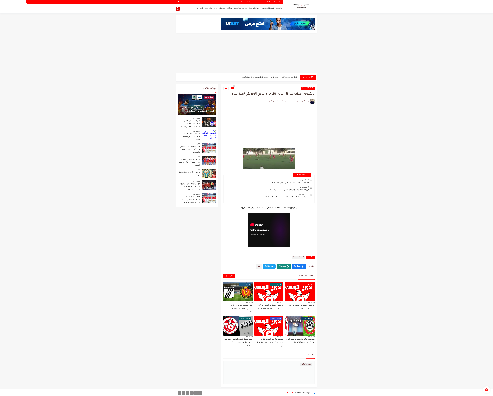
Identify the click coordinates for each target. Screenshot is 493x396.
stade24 (290, 393)
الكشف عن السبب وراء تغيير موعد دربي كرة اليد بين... (191, 136)
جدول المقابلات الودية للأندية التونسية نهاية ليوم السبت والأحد (286, 197)
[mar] (200, 393)
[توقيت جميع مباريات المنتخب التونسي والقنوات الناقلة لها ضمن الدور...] (209, 198)
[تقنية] (196, 393)
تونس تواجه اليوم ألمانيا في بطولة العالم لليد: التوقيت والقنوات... (190, 149)
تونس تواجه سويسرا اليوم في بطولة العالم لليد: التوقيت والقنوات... (190, 187)
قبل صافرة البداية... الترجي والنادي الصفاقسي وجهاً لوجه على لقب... (238, 308)
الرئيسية (279, 8)
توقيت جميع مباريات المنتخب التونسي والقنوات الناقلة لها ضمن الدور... (190, 199)
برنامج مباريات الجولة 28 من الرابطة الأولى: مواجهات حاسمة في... (270, 342)
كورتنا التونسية (268, 8)
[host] (179, 393)
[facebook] (178, 2)
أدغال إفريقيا (254, 8)
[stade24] (301, 6)
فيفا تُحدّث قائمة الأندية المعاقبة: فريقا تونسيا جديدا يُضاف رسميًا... (238, 342)
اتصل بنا (277, 2)
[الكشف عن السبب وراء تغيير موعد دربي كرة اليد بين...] (209, 135)
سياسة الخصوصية (248, 2)
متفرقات (208, 8)
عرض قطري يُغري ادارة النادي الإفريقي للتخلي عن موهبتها (273, 77)
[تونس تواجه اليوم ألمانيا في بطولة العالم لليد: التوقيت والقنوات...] (209, 148)
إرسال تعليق (306, 364)
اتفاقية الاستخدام (264, 2)
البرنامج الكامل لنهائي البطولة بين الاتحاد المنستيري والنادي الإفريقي (189, 124)
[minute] (187, 393)
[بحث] (178, 9)
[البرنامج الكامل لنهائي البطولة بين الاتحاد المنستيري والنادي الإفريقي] (209, 122)
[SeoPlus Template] (313, 392)
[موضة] (192, 393)
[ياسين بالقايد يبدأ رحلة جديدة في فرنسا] (209, 173)
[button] (299, 266)
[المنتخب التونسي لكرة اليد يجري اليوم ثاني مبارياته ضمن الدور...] (209, 160)
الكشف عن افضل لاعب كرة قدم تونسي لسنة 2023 (290, 183)
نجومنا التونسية (240, 8)
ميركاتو (229, 8)
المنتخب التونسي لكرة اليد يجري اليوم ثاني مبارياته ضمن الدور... (189, 162)
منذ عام (310, 302)
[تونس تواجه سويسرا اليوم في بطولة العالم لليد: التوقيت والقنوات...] (209, 185)
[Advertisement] (246, 54)
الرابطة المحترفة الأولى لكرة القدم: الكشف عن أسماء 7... (288, 190)
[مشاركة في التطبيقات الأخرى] (259, 266)
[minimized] (183, 393)
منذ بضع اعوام (303, 180)
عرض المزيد (229, 276)
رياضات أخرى (219, 8)
